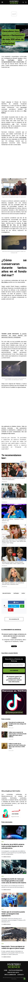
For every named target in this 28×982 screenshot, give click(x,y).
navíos (23, 593)
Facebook (23, 439)
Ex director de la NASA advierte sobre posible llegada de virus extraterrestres (12, 846)
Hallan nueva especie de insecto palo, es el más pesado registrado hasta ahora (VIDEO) (17, 734)
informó (8, 102)
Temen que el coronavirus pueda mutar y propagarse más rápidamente (13, 914)
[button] (2, 2)
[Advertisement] (14, 85)
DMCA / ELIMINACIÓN (10, 974)
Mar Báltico (4, 282)
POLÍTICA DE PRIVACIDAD (16, 970)
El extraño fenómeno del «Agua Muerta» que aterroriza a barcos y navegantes (14, 335)
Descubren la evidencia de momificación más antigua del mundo (17, 724)
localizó (20, 58)
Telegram (18, 447)
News (3, 26)
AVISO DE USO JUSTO (13, 972)
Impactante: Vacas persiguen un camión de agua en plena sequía (13, 947)
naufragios (16, 593)
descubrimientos (6, 593)
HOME (5, 970)
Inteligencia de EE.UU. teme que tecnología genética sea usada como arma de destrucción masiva (13, 881)
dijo (12, 124)
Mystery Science (16, 426)
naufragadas (22, 137)
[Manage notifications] (24, 979)
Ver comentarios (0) (14, 619)
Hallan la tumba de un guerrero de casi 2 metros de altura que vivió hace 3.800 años (17, 746)
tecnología (22, 107)
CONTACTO (20, 974)
